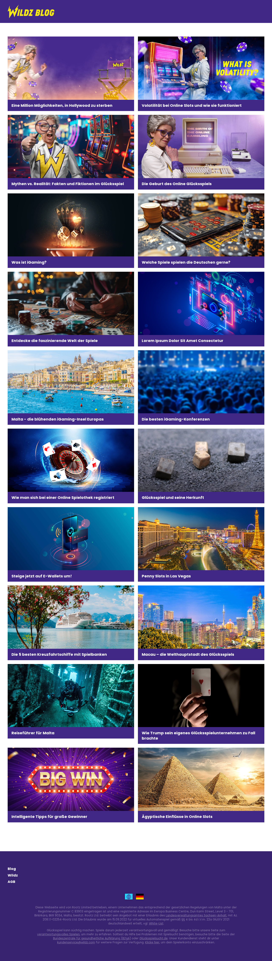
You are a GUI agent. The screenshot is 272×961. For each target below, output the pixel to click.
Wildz (13, 875)
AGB (11, 881)
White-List (156, 924)
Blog (12, 868)
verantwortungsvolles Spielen (58, 934)
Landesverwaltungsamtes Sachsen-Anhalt (196, 915)
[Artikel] (129, 896)
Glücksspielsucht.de (153, 938)
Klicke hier (152, 942)
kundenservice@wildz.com (76, 942)
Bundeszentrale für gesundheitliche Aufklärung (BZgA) (92, 938)
